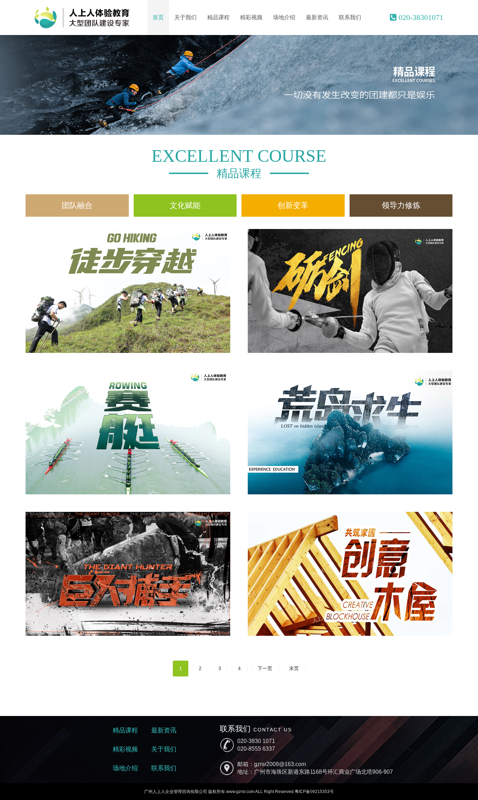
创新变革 (292, 205)
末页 (294, 668)
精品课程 (218, 17)
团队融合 (77, 205)
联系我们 (350, 17)
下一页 (265, 668)
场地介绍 (284, 17)
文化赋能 (185, 205)
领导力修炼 (401, 205)
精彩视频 (251, 17)
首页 (158, 17)
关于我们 (185, 17)
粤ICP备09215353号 (314, 791)
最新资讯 (317, 17)
